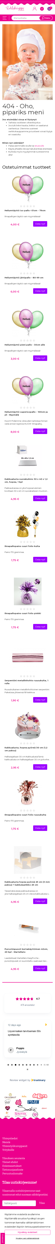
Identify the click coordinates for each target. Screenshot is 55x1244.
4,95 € (15, 499)
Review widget (18, 1080)
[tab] (8, 1065)
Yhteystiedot (10, 1138)
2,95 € (15, 767)
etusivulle (39, 146)
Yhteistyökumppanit (14, 1146)
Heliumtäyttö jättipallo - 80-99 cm (24, 277)
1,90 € (15, 700)
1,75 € (15, 560)
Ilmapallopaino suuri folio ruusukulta (25, 815)
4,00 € (15, 224)
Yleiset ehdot (10, 1162)
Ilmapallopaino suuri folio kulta (22, 546)
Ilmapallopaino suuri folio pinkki (23, 613)
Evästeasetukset (12, 1165)
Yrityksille (8, 1149)
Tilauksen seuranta (13, 1158)
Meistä (6, 1142)
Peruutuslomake (12, 1173)
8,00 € (15, 431)
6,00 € (15, 291)
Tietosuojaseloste (12, 1169)
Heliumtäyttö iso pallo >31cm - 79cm (25, 210)
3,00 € (15, 358)
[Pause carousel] (27, 1069)
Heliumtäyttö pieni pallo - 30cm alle (25, 345)
